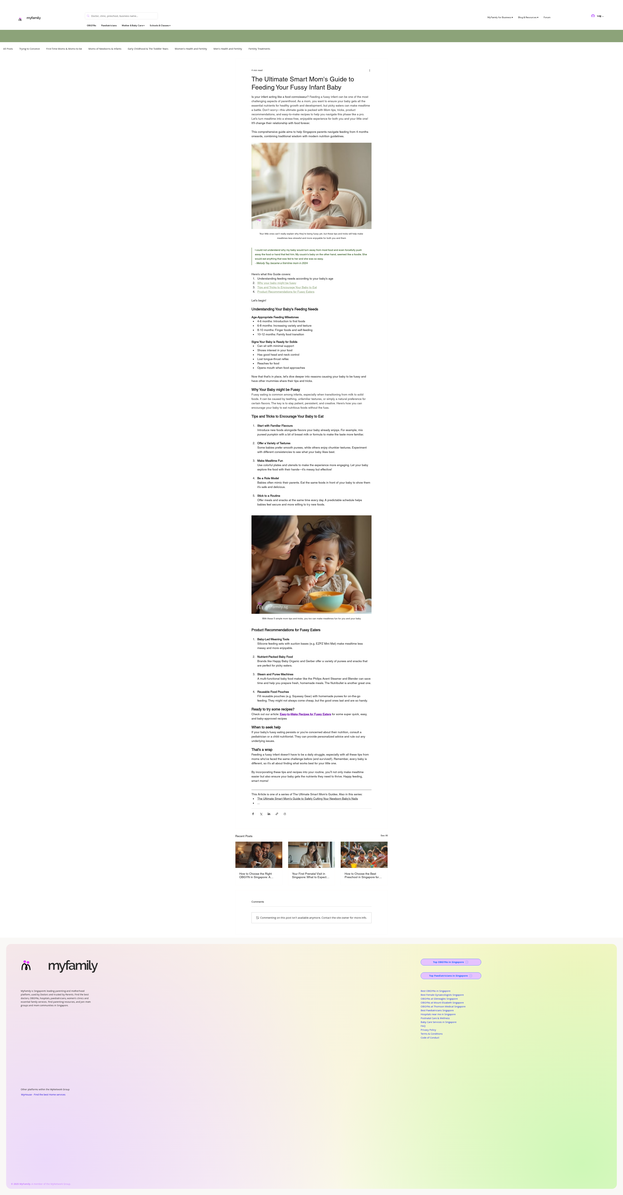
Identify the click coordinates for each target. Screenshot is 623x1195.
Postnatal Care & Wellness (435, 1018)
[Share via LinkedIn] (268, 813)
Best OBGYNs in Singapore (435, 990)
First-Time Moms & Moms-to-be (64, 48)
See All (384, 835)
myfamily (34, 18)
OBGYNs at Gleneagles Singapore (439, 998)
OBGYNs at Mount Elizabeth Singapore (442, 1002)
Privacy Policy (428, 1029)
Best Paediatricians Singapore (437, 1010)
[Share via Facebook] (253, 813)
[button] (133, 25)
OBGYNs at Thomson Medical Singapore (443, 1006)
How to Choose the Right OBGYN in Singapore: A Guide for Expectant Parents (257, 875)
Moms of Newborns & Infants (104, 48)
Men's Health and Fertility (228, 48)
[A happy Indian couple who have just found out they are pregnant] (258, 855)
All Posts (8, 48)
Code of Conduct (430, 1037)
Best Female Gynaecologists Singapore (442, 994)
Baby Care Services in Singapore (438, 1022)
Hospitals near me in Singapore (438, 1014)
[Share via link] (276, 813)
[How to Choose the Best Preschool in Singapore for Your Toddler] (364, 855)
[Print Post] (284, 813)
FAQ (423, 1025)
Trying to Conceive (29, 48)
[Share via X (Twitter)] (261, 813)
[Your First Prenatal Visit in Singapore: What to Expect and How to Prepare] (311, 855)
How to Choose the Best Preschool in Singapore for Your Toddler (362, 875)
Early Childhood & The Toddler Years (148, 48)
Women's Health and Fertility (191, 48)
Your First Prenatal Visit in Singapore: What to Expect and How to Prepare (309, 875)
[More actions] (370, 70)
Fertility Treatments (259, 48)
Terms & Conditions (432, 1033)
